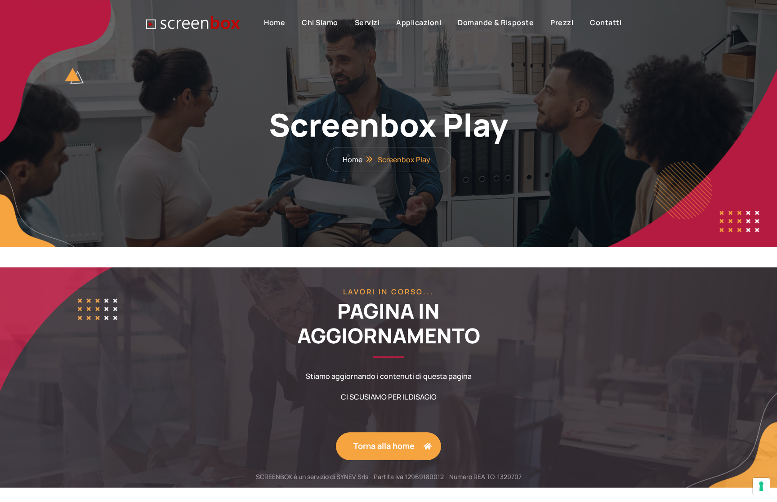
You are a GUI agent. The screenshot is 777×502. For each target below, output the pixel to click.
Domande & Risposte (496, 22)
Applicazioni (418, 22)
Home (274, 22)
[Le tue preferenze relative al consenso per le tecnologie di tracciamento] (761, 486)
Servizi (367, 22)
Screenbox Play (404, 159)
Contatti (605, 22)
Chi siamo (320, 22)
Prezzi (561, 22)
